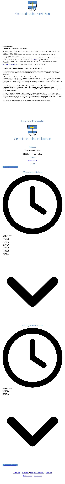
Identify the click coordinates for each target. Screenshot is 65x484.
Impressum (38, 476)
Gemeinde (25, 473)
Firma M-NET (34, 59)
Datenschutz (27, 476)
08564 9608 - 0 (32, 160)
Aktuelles (16, 473)
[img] (32, 8)
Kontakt (49, 473)
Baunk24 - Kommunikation (10, 64)
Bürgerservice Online (37, 473)
